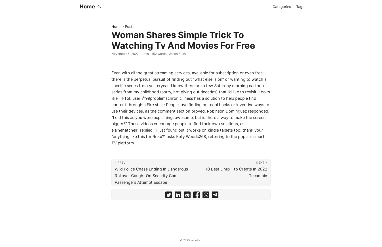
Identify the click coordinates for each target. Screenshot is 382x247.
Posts (129, 26)
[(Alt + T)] (99, 6)
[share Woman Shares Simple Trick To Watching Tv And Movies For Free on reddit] (187, 195)
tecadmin (196, 240)
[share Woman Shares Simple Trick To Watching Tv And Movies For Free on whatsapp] (205, 195)
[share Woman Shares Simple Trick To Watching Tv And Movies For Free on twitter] (168, 195)
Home (87, 6)
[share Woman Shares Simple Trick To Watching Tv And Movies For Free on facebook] (196, 195)
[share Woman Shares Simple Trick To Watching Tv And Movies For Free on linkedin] (178, 195)
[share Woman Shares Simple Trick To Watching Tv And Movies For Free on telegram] (215, 195)
